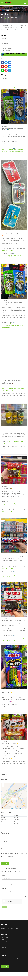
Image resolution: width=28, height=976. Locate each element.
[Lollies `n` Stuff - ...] (14, 796)
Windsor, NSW (14, 17)
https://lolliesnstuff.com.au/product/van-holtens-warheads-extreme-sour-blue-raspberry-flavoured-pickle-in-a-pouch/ (13, 151)
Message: (4, 888)
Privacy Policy (5, 941)
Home (2, 17)
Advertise (4, 947)
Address (4, 38)
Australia (7, 17)
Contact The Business (7, 48)
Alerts (4, 45)
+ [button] (2, 784)
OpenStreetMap (20, 808)
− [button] (2, 786)
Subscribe (5, 863)
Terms (3, 939)
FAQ (3, 944)
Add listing (4, 949)
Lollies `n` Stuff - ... (15, 798)
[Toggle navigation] (25, 2)
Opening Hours (6, 43)
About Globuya (5, 937)
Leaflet (12, 808)
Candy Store (5, 78)
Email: (3, 881)
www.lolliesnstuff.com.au (7, 144)
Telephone (5, 41)
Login (3, 952)
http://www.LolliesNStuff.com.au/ (8, 844)
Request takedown (6, 50)
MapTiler (15, 808)
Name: (3, 875)
